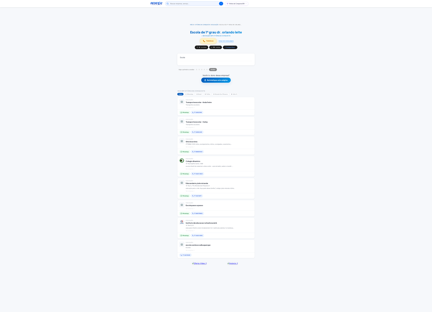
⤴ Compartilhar (230, 47)
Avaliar (213, 69)
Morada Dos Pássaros (221, 94)
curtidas (201, 47)
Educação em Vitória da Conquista (217, 36)
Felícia (208, 94)
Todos (180, 94)
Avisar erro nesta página (226, 41)
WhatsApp (190, 94)
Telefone (210, 41)
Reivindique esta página (217, 80)
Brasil (199, 94)
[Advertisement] (216, 16)
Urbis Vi (235, 94)
